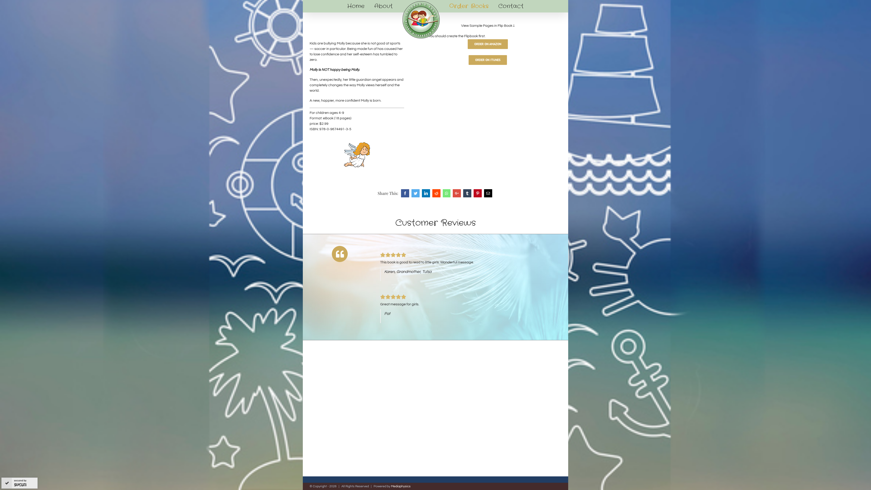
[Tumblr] (467, 193)
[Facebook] (405, 193)
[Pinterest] (478, 193)
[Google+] (457, 193)
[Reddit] (436, 193)
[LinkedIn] (426, 193)
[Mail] (488, 193)
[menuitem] (361, 6)
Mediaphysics (401, 486)
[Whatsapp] (446, 193)
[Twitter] (415, 193)
